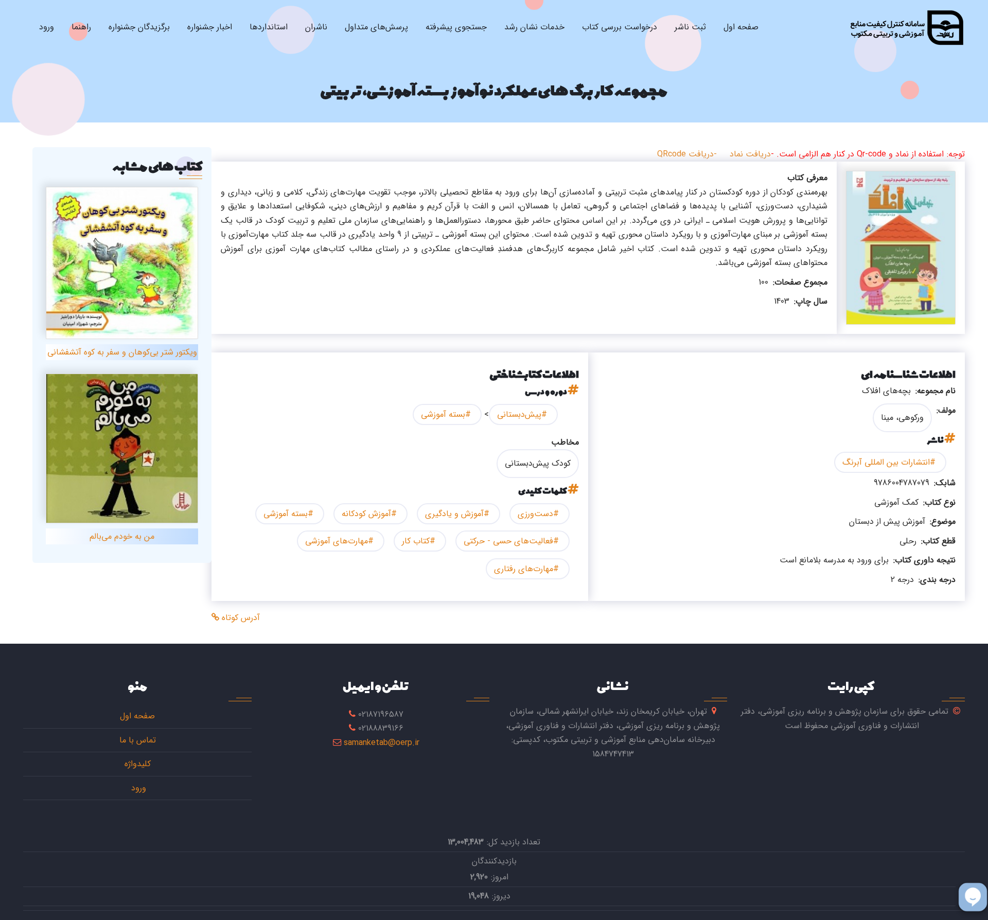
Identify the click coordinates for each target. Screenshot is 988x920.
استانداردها (269, 27)
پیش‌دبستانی (519, 414)
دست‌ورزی (535, 513)
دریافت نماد (750, 154)
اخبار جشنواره (209, 27)
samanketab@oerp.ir (381, 742)
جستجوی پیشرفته (456, 27)
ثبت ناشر (690, 27)
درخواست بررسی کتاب (619, 27)
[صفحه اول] (906, 27)
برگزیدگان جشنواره (139, 27)
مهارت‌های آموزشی (336, 541)
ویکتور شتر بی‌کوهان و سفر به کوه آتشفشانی (122, 352)
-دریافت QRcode (687, 154)
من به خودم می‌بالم (122, 536)
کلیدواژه (138, 763)
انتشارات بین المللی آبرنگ (886, 462)
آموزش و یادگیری (454, 513)
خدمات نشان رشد (534, 27)
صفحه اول (741, 27)
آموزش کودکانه (366, 513)
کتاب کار (416, 541)
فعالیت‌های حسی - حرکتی (508, 541)
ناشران (316, 27)
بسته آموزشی (443, 414)
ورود (46, 27)
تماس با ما (137, 740)
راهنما (81, 27)
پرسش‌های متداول (376, 27)
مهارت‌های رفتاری (523, 568)
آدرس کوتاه (239, 617)
